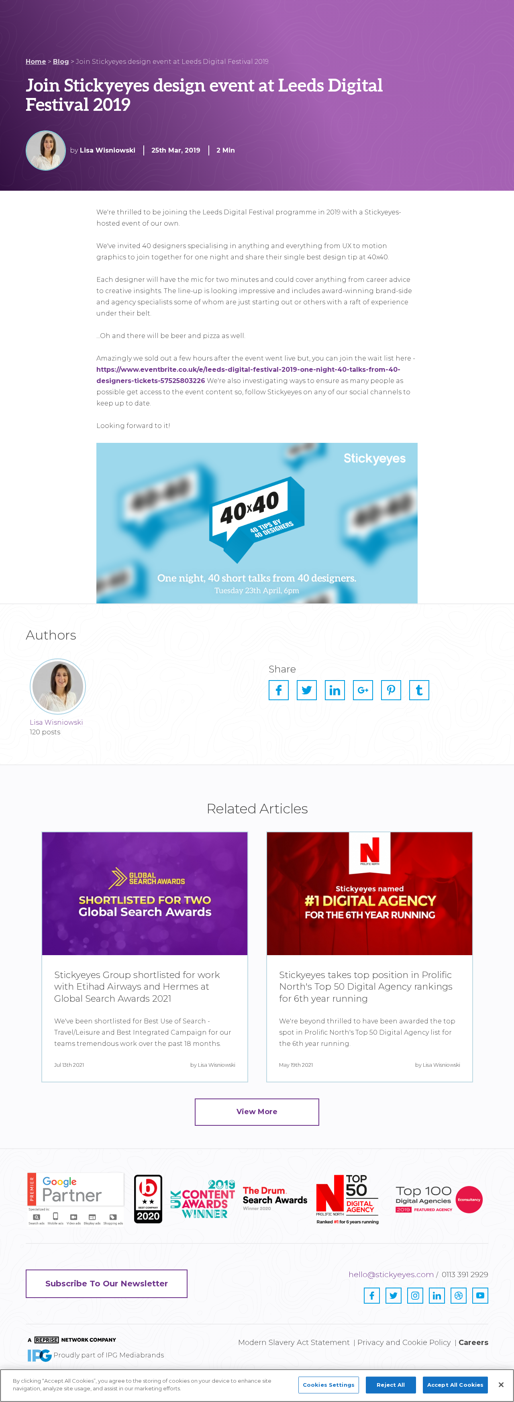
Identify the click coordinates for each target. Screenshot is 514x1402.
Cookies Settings (329, 1385)
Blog (61, 61)
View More (257, 1111)
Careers (473, 1342)
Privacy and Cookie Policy (404, 1342)
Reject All (391, 1385)
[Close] (501, 1385)
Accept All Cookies (455, 1385)
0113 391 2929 (465, 1274)
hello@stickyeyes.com (391, 1274)
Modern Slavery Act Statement (294, 1342)
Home (36, 61)
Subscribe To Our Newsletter (106, 1283)
